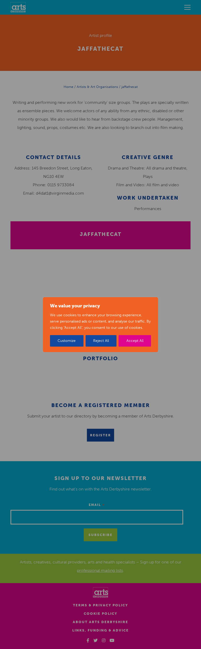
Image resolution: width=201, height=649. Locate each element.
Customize (67, 340)
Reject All (101, 340)
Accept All (134, 340)
